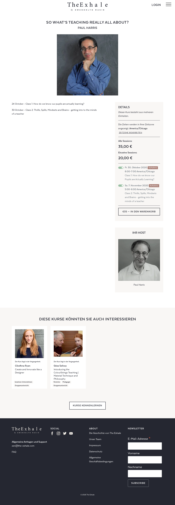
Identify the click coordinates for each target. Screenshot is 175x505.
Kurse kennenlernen (87, 405)
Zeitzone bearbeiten (130, 133)
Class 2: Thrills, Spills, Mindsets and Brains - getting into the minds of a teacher (141, 193)
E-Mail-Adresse (139, 438)
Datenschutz (95, 451)
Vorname (134, 453)
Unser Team (95, 439)
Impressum (95, 445)
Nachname (135, 467)
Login (156, 5)
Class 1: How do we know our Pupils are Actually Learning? (141, 173)
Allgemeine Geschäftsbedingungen (101, 459)
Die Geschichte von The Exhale (105, 433)
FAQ (14, 452)
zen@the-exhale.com (23, 446)
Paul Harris (87, 27)
